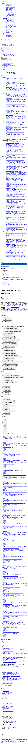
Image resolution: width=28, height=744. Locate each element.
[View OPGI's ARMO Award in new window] (17, 742)
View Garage (3, 51)
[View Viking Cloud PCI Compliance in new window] (8, 741)
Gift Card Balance (10, 15)
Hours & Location (10, 21)
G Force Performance (9, 406)
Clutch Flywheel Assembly (10, 336)
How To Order (9, 9)
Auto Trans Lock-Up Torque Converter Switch (14, 326)
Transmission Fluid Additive (11, 367)
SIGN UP (15, 666)
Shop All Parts (4, 57)
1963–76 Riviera (6, 677)
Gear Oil (7, 348)
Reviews (8, 29)
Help (4, 3)
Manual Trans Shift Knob (10, 351)
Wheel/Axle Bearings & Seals (11, 382)
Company (5, 18)
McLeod (7, 304)
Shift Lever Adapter (9, 360)
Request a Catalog (4, 669)
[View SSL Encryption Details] (6, 742)
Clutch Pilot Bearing (9, 341)
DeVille (5, 266)
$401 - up (7, 394)
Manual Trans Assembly (10, 350)
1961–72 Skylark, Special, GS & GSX (11, 674)
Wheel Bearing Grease (10, 368)
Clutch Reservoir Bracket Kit (11, 345)
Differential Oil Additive (10, 346)
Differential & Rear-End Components (13, 375)
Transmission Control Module (11, 365)
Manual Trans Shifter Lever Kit (11, 355)
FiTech (6, 404)
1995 (8, 266)
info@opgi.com (12, 721)
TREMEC (7, 414)
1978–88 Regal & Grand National (10, 680)
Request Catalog (9, 19)
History (7, 22)
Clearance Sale (9, 31)
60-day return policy (15, 307)
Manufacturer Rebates (10, 8)
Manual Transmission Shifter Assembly (13, 356)
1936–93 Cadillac (7, 682)
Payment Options (9, 10)
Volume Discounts (10, 25)
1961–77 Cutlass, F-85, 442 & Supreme (11, 676)
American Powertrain (9, 400)
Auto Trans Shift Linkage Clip (11, 328)
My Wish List (9, 36)
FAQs (7, 13)
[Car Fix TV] (7, 44)
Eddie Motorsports (9, 402)
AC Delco (7, 399)
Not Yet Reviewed (9, 433)
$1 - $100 (7, 387)
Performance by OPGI (10, 411)
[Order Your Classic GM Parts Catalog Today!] (6, 685)
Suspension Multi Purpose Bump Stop (13, 362)
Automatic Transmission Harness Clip (13, 331)
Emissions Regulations (11, 14)
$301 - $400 (7, 392)
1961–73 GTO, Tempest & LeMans (11, 673)
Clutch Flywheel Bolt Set (10, 338)
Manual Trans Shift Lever (10, 353)
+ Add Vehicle (11, 57)
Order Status (6, 691)
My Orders (8, 35)
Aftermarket (8, 318)
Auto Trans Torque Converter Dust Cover (13, 329)
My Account (6, 33)
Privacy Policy (7, 740)
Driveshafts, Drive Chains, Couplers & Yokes (14, 377)
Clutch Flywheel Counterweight (11, 340)
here (11, 260)
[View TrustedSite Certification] (19, 741)
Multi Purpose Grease (9, 358)
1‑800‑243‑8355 (4, 1)
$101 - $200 (8, 389)
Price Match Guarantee (11, 26)
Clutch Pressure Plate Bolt (10, 343)
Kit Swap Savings (10, 27)
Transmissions (8, 380)
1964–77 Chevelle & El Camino (10, 672)
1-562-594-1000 (9, 718)
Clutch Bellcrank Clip (9, 333)
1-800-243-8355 (11, 720)
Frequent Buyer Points (11, 24)
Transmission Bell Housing (10, 363)
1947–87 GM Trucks (7, 683)
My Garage (3, 50)
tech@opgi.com (12, 722)
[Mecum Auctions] (8, 45)
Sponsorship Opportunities (11, 16)
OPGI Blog (8, 20)
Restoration (7, 321)
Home (2, 266)
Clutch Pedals (8, 373)
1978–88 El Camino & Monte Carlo (11, 679)
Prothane (16, 304)
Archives (8, 32)
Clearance (5, 709)
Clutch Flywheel (9, 335)
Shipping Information (10, 7)
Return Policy (9, 12)
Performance (8, 319)
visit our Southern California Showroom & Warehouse (13, 310)
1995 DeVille (8, 54)
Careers (7, 30)
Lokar (11, 304)
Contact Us (8, 4)
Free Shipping (9, 5)
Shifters (7, 378)
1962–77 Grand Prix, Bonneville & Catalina (12, 678)
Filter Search (11, 55)
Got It (2, 262)
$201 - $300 (8, 390)
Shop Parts (5, 55)
